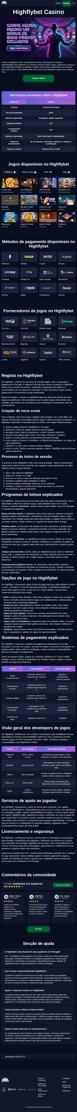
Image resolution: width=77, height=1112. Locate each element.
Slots (65, 172)
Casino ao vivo (27, 172)
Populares (9, 172)
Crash (46, 172)
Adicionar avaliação (63, 885)
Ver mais (38, 929)
